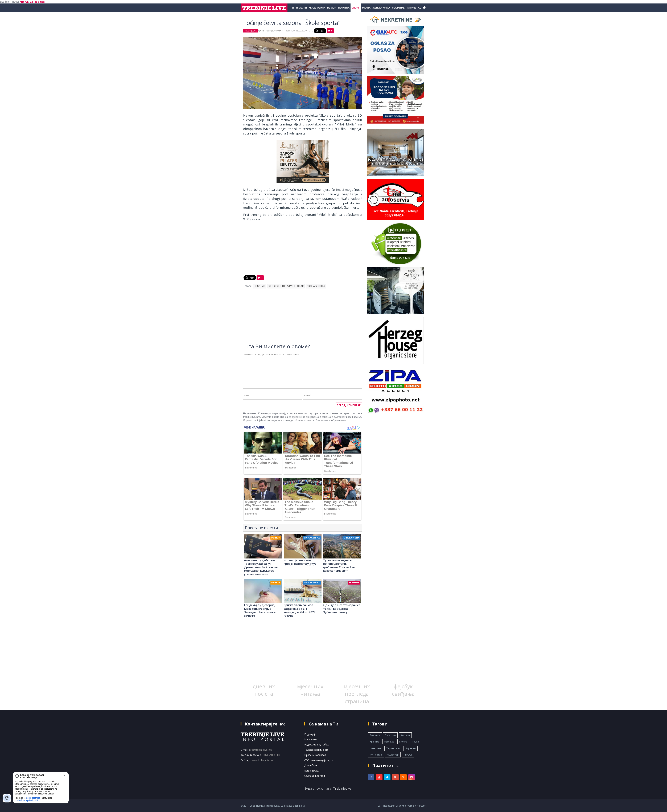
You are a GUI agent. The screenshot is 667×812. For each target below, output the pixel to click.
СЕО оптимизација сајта (318, 760)
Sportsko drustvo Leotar (286, 286)
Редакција (310, 734)
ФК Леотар (376, 754)
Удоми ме (398, 7)
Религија (343, 7)
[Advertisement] (302, 249)
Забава (366, 7)
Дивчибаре (310, 765)
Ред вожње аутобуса (317, 744)
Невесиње (375, 748)
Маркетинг (310, 739)
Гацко (416, 741)
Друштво (375, 735)
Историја (389, 741)
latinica (40, 1)
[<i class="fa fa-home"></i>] (293, 7)
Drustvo (259, 286)
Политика (390, 735)
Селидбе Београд (314, 775)
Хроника (374, 741)
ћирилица (26, 1)
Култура (405, 735)
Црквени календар (315, 755)
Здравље (410, 748)
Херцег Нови (393, 748)
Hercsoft (421, 805)
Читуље (411, 7)
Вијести (301, 7)
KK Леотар (393, 754)
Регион (331, 7)
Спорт (356, 7)
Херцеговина (317, 7)
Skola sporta (316, 286)
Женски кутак (381, 7)
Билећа (403, 741)
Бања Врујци (311, 770)
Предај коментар (349, 405)
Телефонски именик (316, 749)
